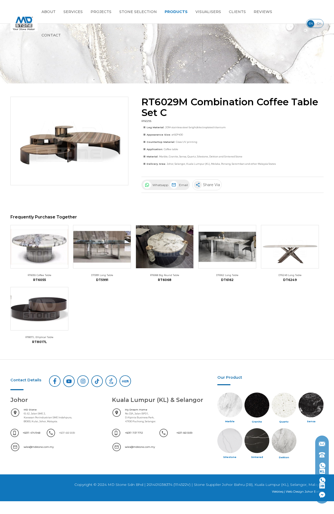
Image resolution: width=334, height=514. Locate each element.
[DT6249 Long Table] (290, 246)
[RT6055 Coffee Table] (39, 246)
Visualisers (208, 11)
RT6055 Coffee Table (39, 275)
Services (73, 11)
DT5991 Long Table (102, 275)
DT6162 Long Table (227, 275)
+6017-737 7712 (134, 432)
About (48, 11)
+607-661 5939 (184, 432)
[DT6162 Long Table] (227, 246)
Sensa (182, 156)
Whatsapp (160, 185)
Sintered (257, 457)
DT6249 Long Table (290, 275)
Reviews (263, 11)
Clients (237, 11)
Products (176, 11)
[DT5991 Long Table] (102, 246)
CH (319, 23)
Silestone (202, 156)
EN (311, 23)
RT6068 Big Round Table (164, 275)
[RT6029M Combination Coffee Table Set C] (69, 141)
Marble (163, 156)
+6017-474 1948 (31, 432)
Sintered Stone (233, 156)
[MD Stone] (24, 23)
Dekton (213, 156)
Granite (173, 156)
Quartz (191, 156)
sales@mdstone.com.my (39, 446)
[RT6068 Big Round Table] (164, 246)
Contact (51, 35)
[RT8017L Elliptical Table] (39, 308)
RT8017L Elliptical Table (39, 337)
